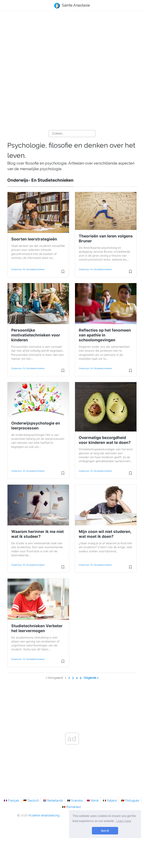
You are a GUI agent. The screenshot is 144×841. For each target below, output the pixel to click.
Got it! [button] (105, 830)
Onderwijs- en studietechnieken (28, 269)
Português (132, 800)
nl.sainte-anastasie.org (43, 815)
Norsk (95, 800)
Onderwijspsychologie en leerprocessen (35, 425)
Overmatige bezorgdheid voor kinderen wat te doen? (105, 440)
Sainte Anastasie (75, 5)
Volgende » (91, 677)
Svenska (77, 800)
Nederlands (55, 800)
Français (13, 800)
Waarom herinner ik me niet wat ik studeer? (37, 534)
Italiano (112, 800)
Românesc (73, 807)
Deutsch (33, 800)
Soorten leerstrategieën (34, 239)
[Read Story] (63, 273)
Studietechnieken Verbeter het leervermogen (37, 628)
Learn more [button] (123, 821)
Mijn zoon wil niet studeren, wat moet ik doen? (105, 534)
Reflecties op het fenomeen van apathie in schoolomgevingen (105, 335)
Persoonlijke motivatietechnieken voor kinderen (35, 335)
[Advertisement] (72, 43)
